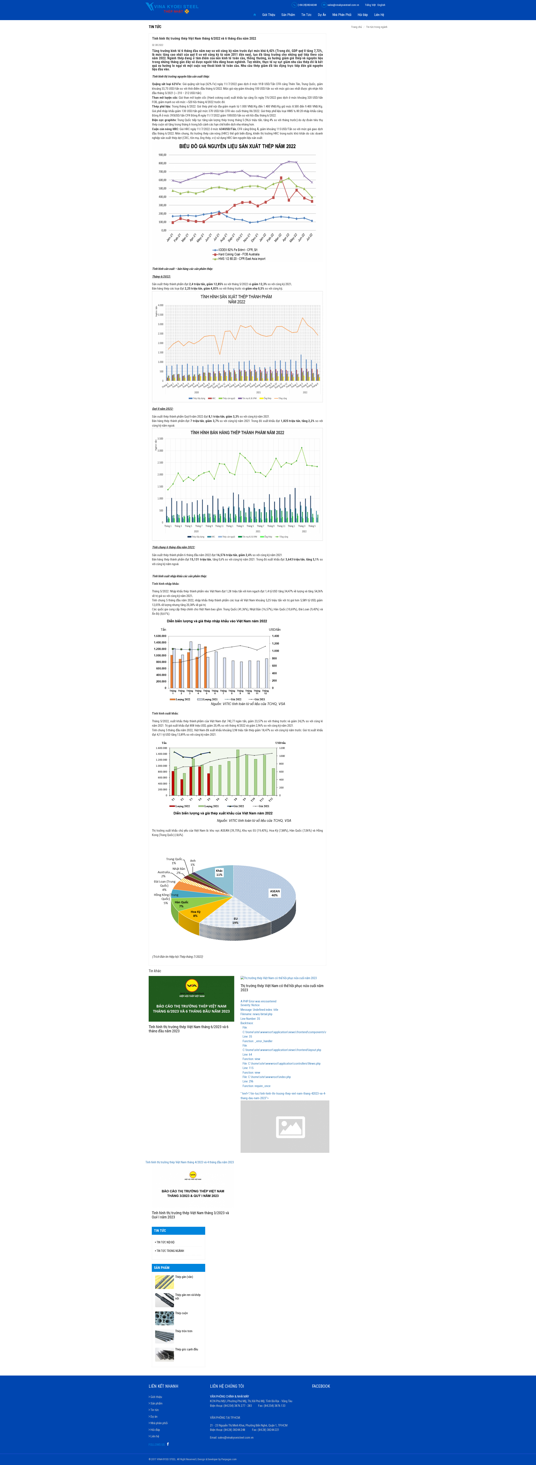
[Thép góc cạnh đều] (164, 1355)
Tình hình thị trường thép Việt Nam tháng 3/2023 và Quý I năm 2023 (190, 1215)
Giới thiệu (268, 15)
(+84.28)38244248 (307, 4)
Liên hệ (379, 15)
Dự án (322, 15)
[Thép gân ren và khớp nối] (164, 1300)
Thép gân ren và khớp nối (188, 1296)
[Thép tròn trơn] (164, 1336)
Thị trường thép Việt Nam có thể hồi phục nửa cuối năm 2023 (282, 988)
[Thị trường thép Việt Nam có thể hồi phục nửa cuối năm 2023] (283, 978)
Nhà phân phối (341, 15)
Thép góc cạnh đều (186, 1349)
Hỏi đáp (363, 15)
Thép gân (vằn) (184, 1277)
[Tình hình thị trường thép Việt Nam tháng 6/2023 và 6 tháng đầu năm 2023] (191, 998)
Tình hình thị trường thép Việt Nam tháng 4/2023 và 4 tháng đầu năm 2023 (190, 1162)
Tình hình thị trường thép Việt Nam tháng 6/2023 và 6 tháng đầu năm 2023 (188, 1029)
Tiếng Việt (370, 4)
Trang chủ (356, 26)
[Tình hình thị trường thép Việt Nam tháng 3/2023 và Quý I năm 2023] (193, 1186)
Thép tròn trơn (183, 1331)
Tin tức (306, 15)
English (381, 4)
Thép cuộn (181, 1313)
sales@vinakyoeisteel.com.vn (343, 4)
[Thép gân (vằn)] (164, 1282)
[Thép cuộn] (164, 1318)
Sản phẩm (288, 15)
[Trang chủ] (254, 15)
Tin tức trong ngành (376, 26)
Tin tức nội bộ (165, 1242)
